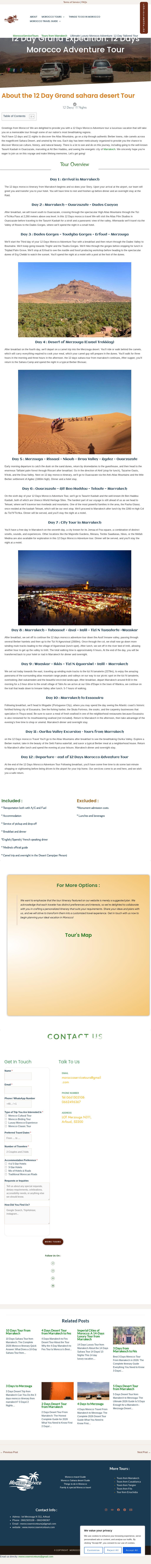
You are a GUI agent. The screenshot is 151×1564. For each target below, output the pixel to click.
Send (11, 1229)
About (33, 16)
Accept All (132, 1550)
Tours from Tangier (126, 1485)
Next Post (144, 1452)
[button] (63, 17)
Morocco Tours (52, 16)
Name (9, 1071)
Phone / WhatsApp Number (20, 1098)
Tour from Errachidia (127, 1492)
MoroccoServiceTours (25, 35)
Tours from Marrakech (54, 35)
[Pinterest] (124, 1509)
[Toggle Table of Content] (30, 116)
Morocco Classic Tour (19, 1126)
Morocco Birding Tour (19, 1119)
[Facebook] (118, 1509)
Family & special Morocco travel (75, 1487)
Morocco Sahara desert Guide (75, 1480)
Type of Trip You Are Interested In (24, 1112)
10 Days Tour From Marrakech (18, 1332)
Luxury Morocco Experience (23, 1122)
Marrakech (109, 149)
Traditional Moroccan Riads (22, 1174)
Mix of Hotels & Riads (19, 1171)
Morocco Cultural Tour (19, 1115)
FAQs (84, 2)
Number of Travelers (17, 1146)
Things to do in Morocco (84, 16)
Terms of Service (71, 2)
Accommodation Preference (21, 1160)
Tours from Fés (124, 1488)
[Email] (130, 1509)
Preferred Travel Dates (18, 1132)
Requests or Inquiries (17, 1181)
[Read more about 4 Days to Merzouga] (93, 1391)
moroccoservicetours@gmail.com (35, 1556)
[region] (112, 1541)
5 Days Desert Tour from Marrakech (125, 1387)
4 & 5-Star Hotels (17, 1164)
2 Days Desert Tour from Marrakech (54, 1405)
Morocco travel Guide (75, 1477)
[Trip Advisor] (112, 1509)
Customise (93, 1550)
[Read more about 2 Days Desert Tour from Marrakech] (58, 1391)
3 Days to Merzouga (19, 1386)
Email (8, 1084)
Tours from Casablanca (129, 1481)
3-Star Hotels (15, 1167)
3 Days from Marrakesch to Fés (125, 1349)
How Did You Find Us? (17, 1205)
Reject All (113, 1550)
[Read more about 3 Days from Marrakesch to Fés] (129, 1335)
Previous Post (9, 1452)
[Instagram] (106, 1509)
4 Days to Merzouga (90, 1404)
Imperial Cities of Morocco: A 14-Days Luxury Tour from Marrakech (90, 1335)
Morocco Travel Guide (44, 21)
